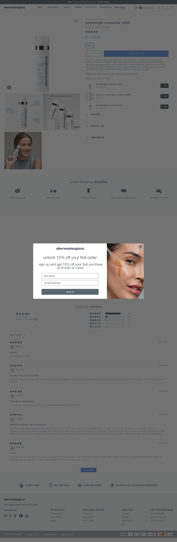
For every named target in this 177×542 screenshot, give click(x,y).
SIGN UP (70, 292)
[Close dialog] (140, 246)
